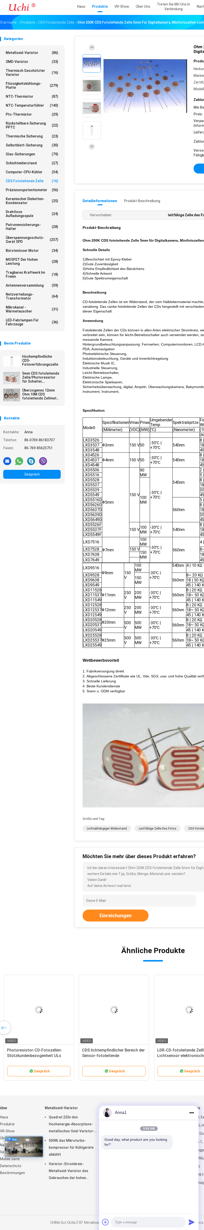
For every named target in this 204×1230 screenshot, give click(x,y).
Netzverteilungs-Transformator (32, 296)
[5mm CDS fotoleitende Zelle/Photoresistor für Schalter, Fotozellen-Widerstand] (11, 378)
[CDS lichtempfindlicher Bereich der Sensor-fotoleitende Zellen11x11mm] (114, 1010)
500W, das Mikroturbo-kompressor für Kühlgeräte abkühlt (71, 1147)
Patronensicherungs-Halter (32, 227)
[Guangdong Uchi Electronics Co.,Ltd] (22, 7)
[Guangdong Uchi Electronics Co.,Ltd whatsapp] (19, 461)
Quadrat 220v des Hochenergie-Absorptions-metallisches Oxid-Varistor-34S (72, 1125)
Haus (4, 1117)
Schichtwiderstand (32, 163)
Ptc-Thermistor (32, 114)
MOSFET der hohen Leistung (32, 261)
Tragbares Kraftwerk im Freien (32, 274)
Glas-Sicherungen (32, 154)
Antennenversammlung (32, 285)
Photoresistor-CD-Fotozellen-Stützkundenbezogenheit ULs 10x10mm (34, 1055)
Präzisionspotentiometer (32, 190)
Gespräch (32, 474)
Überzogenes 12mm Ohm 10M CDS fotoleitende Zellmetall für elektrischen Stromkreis (41, 394)
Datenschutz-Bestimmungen (12, 1169)
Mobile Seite (10, 1159)
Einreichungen (116, 916)
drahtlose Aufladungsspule (32, 214)
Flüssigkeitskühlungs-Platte (32, 85)
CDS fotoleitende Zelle (32, 181)
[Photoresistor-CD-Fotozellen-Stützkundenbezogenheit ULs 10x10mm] (39, 1010)
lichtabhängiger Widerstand (107, 828)
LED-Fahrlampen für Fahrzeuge (32, 322)
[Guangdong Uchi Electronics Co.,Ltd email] (7, 461)
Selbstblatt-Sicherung (32, 145)
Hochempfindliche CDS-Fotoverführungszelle (40, 360)
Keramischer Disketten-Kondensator (32, 201)
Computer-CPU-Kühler (32, 172)
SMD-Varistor (32, 62)
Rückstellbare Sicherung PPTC (32, 125)
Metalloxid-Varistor (32, 53)
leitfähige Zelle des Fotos (157, 828)
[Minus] (192, 1113)
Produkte (7, 1124)
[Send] (192, 1222)
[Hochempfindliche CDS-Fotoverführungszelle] (11, 361)
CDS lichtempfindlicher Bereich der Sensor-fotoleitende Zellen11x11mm (113, 1055)
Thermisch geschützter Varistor (32, 73)
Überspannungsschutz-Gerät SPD (32, 240)
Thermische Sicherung (32, 136)
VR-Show (7, 1131)
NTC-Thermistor (32, 96)
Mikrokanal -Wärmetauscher (32, 309)
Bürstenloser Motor (32, 251)
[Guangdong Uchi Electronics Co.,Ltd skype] (31, 461)
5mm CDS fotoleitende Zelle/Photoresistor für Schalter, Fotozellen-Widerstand (41, 377)
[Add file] (105, 1222)
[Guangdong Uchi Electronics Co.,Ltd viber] (43, 461)
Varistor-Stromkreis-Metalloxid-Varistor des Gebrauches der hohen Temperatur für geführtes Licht (74, 1171)
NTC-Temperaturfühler (32, 105)
